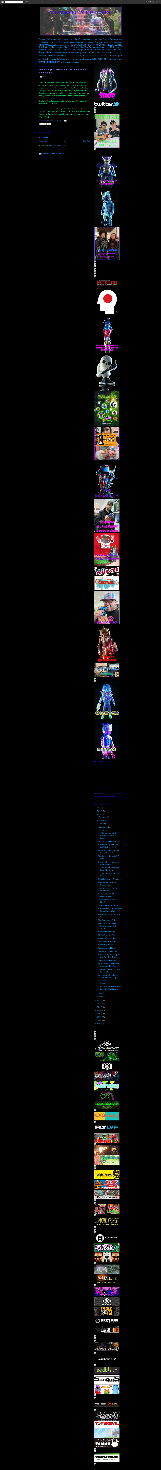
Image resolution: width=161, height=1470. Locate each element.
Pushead (118, 49)
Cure (56, 42)
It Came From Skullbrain (114, 42)
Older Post (87, 141)
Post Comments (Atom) (57, 146)
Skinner (62, 56)
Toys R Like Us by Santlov (108, 905)
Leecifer (111, 45)
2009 (99, 1010)
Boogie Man (87, 39)
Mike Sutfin (104, 47)
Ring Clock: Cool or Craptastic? (109, 879)
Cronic (51, 42)
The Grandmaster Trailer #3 (108, 920)
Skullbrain (70, 56)
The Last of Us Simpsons (107, 941)
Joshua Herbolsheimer (57, 45)
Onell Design (77, 49)
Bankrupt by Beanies (106, 945)
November (103, 820)
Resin (71, 52)
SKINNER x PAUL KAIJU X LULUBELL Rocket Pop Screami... (108, 835)
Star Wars (110, 56)
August (102, 830)
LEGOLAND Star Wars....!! (108, 935)
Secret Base (53, 56)
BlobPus (78, 39)
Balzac (66, 39)
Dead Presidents (78, 42)
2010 (99, 1007)
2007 (99, 1017)
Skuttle (77, 56)
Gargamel (100, 42)
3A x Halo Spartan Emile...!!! (108, 841)
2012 (99, 1000)
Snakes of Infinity (86, 56)
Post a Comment (45, 137)
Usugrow (88, 59)
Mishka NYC (116, 47)
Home (65, 141)
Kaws (68, 45)
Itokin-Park (44, 45)
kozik (120, 59)
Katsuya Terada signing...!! (108, 938)
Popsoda (109, 50)
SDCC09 (119, 53)
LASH (79, 45)
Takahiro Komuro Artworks (107, 960)
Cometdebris (43, 42)
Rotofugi (78, 53)
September (103, 827)
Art (48, 38)
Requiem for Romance (106, 932)
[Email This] (40, 124)
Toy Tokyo (73, 59)
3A (40, 39)
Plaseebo (100, 50)
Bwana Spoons (110, 39)
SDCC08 (111, 53)
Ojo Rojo (57, 50)
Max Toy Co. (86, 47)
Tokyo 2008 (46, 59)
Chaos (119, 39)
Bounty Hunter (97, 39)
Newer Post (43, 141)
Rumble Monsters (91, 52)
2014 (99, 811)
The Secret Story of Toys (107, 951)
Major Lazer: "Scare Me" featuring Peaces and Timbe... (107, 925)
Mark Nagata (57, 47)
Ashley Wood (57, 39)
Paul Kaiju (90, 49)
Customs (64, 42)
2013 (99, 814)
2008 (99, 1014)
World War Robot (100, 59)
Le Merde (103, 45)
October (102, 824)
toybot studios (80, 12)
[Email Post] (65, 120)
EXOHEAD (90, 42)
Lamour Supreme (90, 45)
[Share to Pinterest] (49, 124)
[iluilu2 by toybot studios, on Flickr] (42, 77)
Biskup (71, 39)
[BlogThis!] (42, 124)
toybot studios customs (71, 62)
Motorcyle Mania (45, 50)
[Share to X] (45, 124)
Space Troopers (99, 56)
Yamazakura (113, 59)
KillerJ (73, 45)
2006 (99, 1020)
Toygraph (80, 59)
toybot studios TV (49, 61)
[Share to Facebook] (47, 124)
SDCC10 (43, 56)
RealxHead (45, 52)
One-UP (66, 50)
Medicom (96, 47)
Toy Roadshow (62, 59)
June (101, 996)
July (101, 993)
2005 (99, 1023)
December (103, 817)
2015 (99, 808)
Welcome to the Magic (106, 948)
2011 (99, 1004)
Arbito (44, 39)
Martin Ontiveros (71, 47)
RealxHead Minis (60, 53)
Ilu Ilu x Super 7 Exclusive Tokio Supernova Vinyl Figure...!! (62, 71)
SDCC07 (104, 53)
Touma (53, 59)
